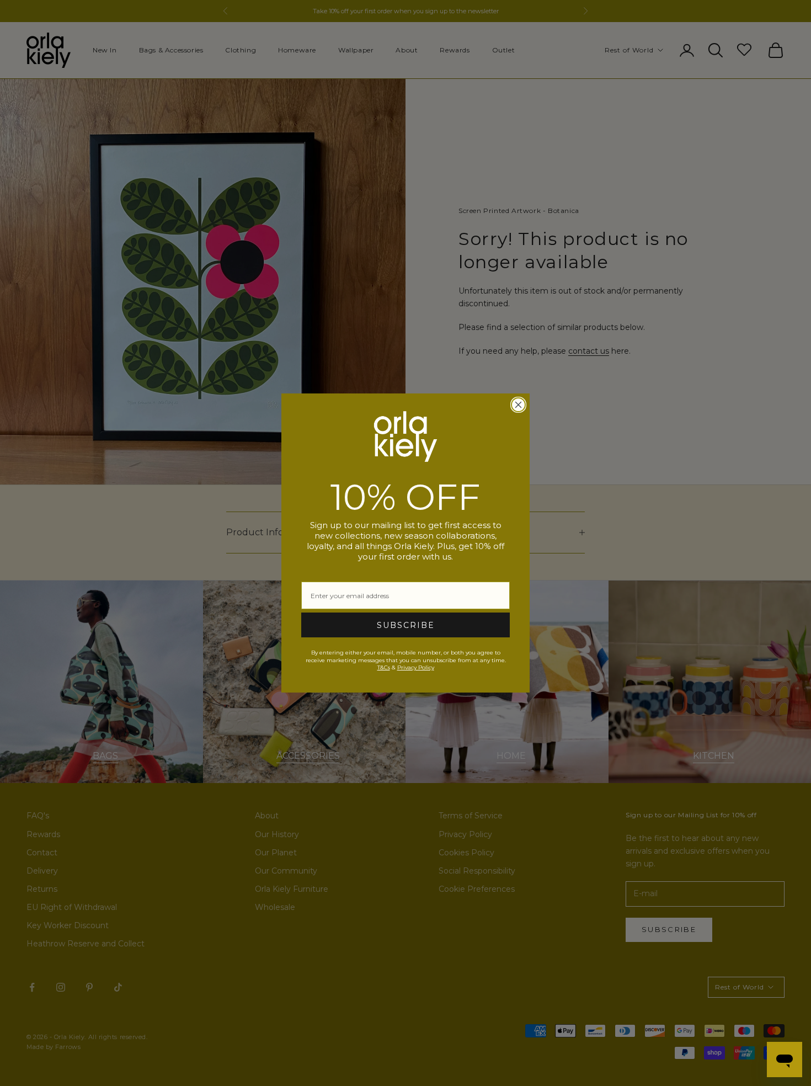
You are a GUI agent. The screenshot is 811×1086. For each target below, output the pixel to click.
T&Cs (383, 667)
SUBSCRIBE (406, 625)
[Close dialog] (518, 405)
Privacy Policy (415, 667)
